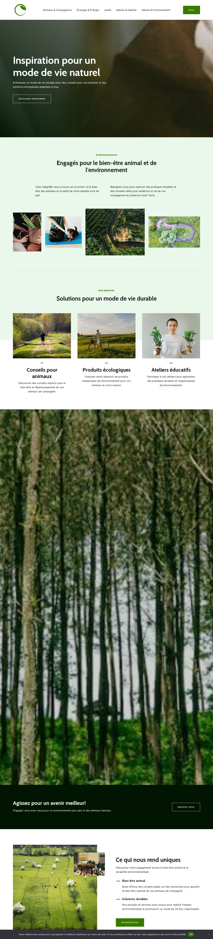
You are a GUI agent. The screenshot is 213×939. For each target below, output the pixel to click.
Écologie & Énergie (88, 10)
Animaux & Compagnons (57, 10)
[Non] (209, 934)
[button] (191, 10)
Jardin (107, 10)
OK (191, 934)
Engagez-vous (186, 807)
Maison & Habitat (126, 10)
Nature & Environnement (156, 10)
